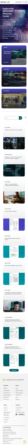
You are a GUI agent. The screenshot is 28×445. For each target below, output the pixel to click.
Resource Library (19, 390)
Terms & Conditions (7, 429)
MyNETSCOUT (19, 395)
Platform (5, 388)
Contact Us (18, 410)
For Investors (6, 417)
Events (17, 397)
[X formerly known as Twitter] (18, 414)
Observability (7, 390)
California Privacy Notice (8, 440)
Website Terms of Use (7, 430)
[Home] (5, 2)
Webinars (18, 399)
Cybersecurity (7, 392)
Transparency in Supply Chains (9, 433)
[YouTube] (20, 414)
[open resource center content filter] (25, 117)
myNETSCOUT (18, 2)
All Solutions (6, 397)
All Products (6, 399)
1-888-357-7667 (19, 407)
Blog (17, 388)
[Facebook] (22, 414)
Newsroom (6, 419)
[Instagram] (23, 415)
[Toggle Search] (24, 2)
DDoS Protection (7, 395)
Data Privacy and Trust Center (9, 432)
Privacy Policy (5, 435)
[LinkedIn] (16, 415)
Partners (5, 422)
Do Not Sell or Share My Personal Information (12, 438)
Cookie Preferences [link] (7, 443)
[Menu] (26, 2)
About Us (6, 407)
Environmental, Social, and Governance (7, 414)
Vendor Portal (6, 437)
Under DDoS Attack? (20, 412)
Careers (5, 410)
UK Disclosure (6, 441)
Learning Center (19, 392)
